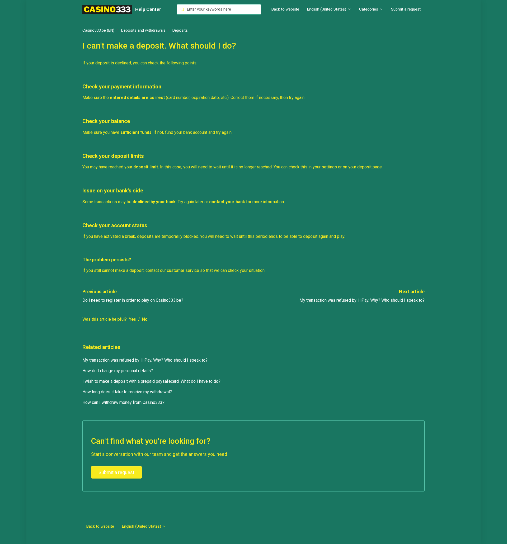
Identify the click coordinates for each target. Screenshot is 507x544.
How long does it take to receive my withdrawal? (127, 391)
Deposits (180, 30)
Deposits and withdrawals (143, 30)
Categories (369, 9)
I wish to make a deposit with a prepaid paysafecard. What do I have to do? (151, 381)
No (145, 319)
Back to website (285, 9)
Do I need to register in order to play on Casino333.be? (132, 300)
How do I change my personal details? (117, 370)
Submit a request (406, 9)
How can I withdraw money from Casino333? (123, 402)
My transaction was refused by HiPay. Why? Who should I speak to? (362, 300)
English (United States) (327, 9)
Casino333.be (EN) (98, 30)
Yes (132, 319)
